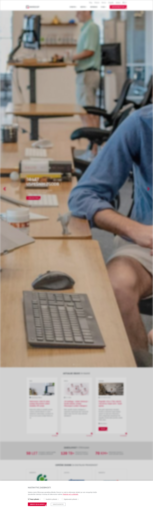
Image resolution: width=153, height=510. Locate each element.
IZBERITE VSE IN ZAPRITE (37, 504)
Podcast (97, 3)
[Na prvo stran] (33, 7)
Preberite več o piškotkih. (70, 494)
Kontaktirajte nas (118, 7)
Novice (104, 3)
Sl (125, 3)
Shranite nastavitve (58, 504)
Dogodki (111, 3)
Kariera (118, 3)
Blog (90, 3)
